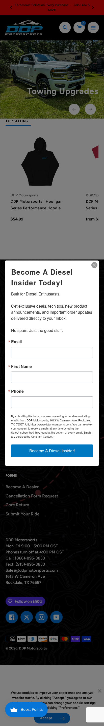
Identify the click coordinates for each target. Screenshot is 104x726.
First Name (21, 366)
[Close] (94, 265)
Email (16, 342)
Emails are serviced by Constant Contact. (51, 434)
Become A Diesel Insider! (52, 451)
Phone (17, 391)
